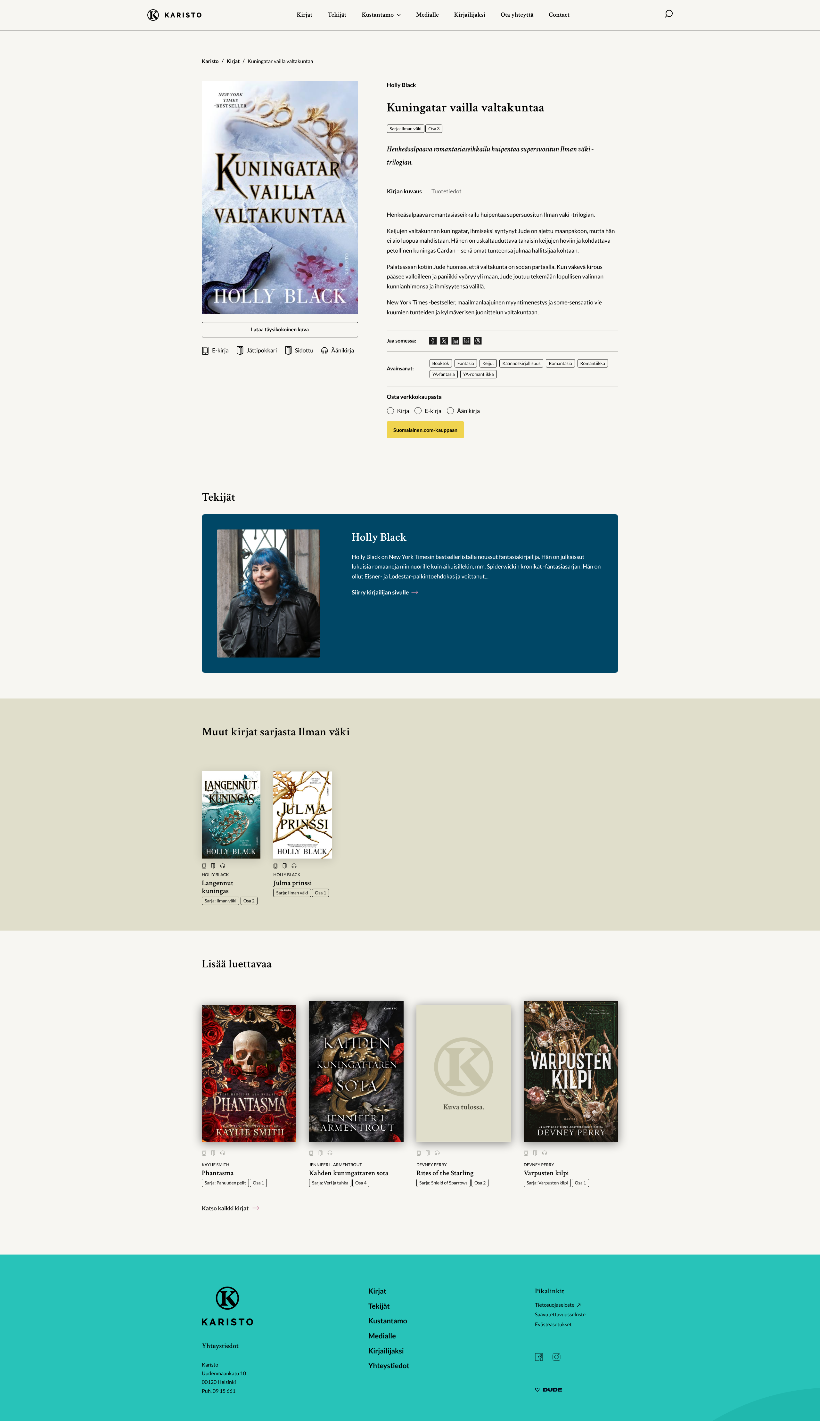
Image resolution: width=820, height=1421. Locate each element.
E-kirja (433, 410)
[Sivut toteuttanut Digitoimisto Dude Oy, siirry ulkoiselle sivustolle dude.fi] (548, 1390)
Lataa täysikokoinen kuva (280, 330)
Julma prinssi (292, 883)
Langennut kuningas (218, 887)
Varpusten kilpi (546, 1173)
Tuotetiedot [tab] (446, 191)
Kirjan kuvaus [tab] (404, 191)
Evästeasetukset (553, 1324)
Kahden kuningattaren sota (348, 1173)
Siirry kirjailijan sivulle (381, 592)
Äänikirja (468, 410)
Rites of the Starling (445, 1173)
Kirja (403, 410)
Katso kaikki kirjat (225, 1208)
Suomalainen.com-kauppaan (425, 430)
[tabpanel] (503, 263)
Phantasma (218, 1173)
